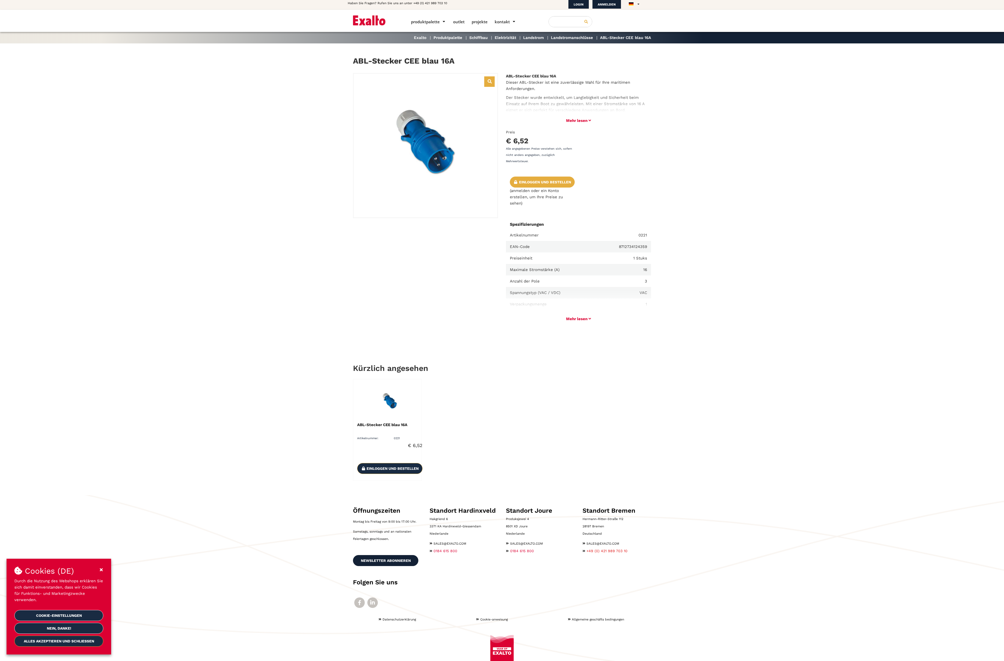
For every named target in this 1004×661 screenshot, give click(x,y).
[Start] (374, 20)
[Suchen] (586, 21)
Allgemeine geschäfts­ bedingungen (598, 619)
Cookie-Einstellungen (59, 615)
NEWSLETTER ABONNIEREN (386, 560)
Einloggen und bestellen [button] (544, 182)
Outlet (459, 21)
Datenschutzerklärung (399, 619)
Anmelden (607, 4)
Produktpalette (425, 21)
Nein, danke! (59, 628)
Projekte (480, 21)
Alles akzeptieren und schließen (59, 641)
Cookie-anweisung (494, 619)
